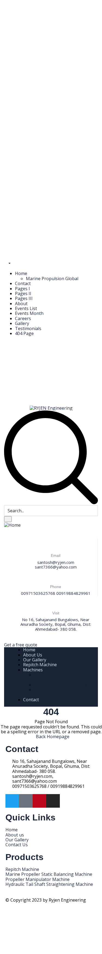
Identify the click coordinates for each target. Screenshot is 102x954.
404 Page (24, 333)
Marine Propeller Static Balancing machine (57, 677)
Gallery (22, 323)
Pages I (22, 289)
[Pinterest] (39, 801)
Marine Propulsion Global (52, 279)
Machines (33, 670)
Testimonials (28, 328)
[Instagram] (53, 801)
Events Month (29, 313)
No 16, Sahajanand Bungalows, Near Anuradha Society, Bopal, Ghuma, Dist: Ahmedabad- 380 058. (55, 624)
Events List (26, 308)
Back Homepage (52, 737)
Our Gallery (34, 660)
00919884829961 (73, 593)
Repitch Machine (40, 665)
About (21, 304)
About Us (32, 655)
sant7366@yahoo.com (56, 567)
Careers (23, 318)
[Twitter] (12, 801)
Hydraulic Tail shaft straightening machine (57, 692)
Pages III (24, 298)
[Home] (12, 524)
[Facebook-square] (26, 801)
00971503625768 (38, 593)
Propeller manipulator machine (66, 685)
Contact (23, 283)
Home (21, 273)
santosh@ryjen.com (55, 562)
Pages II (23, 293)
